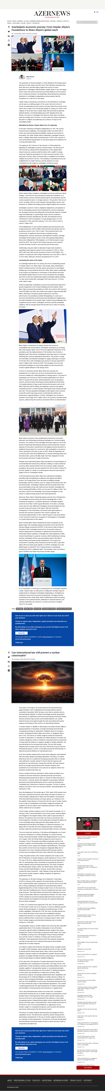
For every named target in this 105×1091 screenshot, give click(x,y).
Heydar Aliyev (28, 609)
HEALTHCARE (16, 23)
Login (97, 12)
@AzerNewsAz (48, 637)
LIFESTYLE (65, 21)
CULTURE (23, 23)
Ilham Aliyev (37, 609)
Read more (28, 78)
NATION (9, 21)
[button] (8, 27)
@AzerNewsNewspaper (23, 639)
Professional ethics (22, 1080)
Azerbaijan (19, 609)
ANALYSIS (59, 21)
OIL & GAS (26, 21)
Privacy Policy (76, 1080)
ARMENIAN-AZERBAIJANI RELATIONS (39, 21)
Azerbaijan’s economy (49, 609)
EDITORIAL (53, 21)
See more (88, 1068)
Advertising (47, 1080)
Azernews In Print (60, 1080)
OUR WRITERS (35, 23)
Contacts (36, 1080)
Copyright (87, 1080)
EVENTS (9, 23)
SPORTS (29, 23)
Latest (88, 833)
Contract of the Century (64, 609)
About (9, 1080)
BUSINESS (20, 21)
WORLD (14, 21)
